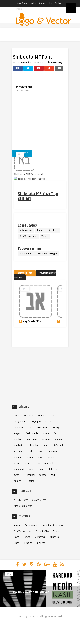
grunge (58, 439)
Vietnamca (40, 537)
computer (18, 427)
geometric (32, 439)
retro (27, 463)
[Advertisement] (40, 123)
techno (43, 475)
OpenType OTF (27, 253)
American (29, 415)
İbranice (40, 230)
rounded (48, 463)
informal (58, 445)
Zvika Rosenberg (53, 62)
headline (34, 445)
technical (30, 475)
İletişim (19, 9)
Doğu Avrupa (26, 230)
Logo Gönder (21, 3)
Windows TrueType (47, 253)
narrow (29, 457)
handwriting (20, 445)
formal (46, 433)
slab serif (53, 469)
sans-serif (19, 469)
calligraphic (19, 421)
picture (51, 457)
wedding (30, 481)
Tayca (16, 537)
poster (17, 463)
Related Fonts (25, 273)
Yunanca (54, 537)
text (53, 475)
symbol (17, 475)
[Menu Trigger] (71, 8)
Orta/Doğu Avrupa (28, 236)
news (40, 457)
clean (48, 421)
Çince (16, 543)
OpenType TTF (39, 500)
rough (37, 463)
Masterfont (26, 62)
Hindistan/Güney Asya (53, 525)
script (31, 469)
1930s (17, 415)
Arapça (17, 525)
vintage (17, 481)
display (55, 427)
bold (53, 415)
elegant (17, 433)
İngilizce (53, 230)
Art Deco (42, 415)
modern (18, 457)
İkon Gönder (55, 3)
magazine (53, 451)
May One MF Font (32, 321)
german (46, 439)
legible (31, 451)
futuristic (18, 439)
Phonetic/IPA (42, 531)
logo (41, 451)
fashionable (32, 433)
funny (57, 433)
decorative (42, 427)
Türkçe (45, 236)
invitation (18, 451)
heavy (47, 445)
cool (30, 427)
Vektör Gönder (38, 3)
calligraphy (35, 421)
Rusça (56, 531)
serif (41, 469)
